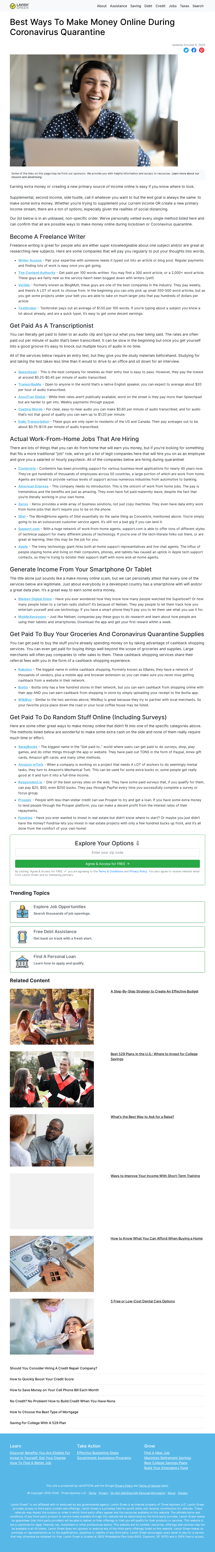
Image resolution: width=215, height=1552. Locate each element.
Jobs (173, 6)
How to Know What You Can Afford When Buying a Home (157, 1238)
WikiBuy (25, 699)
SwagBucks (27, 747)
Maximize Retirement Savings (167, 1458)
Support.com (29, 529)
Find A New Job (157, 1453)
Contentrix (27, 468)
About (102, 6)
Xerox (23, 504)
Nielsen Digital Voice (35, 599)
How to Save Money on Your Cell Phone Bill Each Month (54, 1390)
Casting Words (30, 409)
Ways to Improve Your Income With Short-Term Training (155, 1176)
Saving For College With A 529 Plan (38, 1423)
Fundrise (25, 818)
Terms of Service (149, 1485)
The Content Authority (36, 273)
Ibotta (23, 687)
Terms (92, 1493)
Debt (148, 6)
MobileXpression (32, 617)
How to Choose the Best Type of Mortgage (44, 1412)
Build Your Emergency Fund (166, 1468)
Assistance (118, 6)
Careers (183, 1493)
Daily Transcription (33, 421)
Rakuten (25, 669)
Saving (135, 6)
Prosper (24, 800)
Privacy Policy (138, 871)
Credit (160, 6)
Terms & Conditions (110, 871)
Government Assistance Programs (104, 1458)
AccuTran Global (31, 397)
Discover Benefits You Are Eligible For (40, 1453)
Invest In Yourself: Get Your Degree (38, 1458)
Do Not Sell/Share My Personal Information (138, 1493)
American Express (33, 486)
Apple (23, 546)
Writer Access (30, 260)
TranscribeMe (29, 384)
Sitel (21, 516)
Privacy (103, 1493)
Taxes (184, 6)
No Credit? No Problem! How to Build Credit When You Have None (62, 1401)
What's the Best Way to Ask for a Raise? (142, 1117)
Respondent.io (30, 782)
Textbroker (27, 308)
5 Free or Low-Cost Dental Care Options (143, 1301)
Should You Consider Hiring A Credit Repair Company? (53, 1368)
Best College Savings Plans (165, 1463)
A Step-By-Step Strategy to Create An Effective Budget (154, 991)
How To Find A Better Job (30, 1463)
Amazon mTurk (30, 764)
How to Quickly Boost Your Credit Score (42, 1379)
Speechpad (27, 372)
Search (198, 6)
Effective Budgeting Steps (98, 1453)
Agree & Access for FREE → (107, 864)
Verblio (24, 285)
